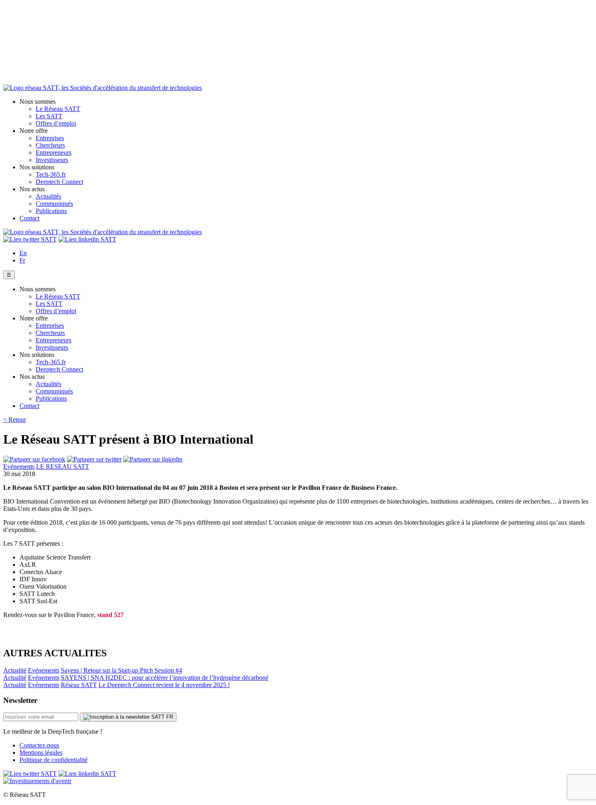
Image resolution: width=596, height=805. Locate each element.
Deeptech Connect (59, 181)
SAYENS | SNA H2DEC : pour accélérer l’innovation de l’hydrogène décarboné (164, 677)
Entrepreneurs (53, 152)
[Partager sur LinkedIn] (152, 459)
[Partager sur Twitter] (94, 459)
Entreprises (50, 138)
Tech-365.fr (51, 174)
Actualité (14, 670)
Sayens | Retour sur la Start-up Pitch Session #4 (121, 670)
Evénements (18, 466)
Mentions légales (40, 752)
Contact (29, 218)
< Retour (14, 419)
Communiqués (54, 203)
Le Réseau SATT (58, 108)
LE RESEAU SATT (62, 466)
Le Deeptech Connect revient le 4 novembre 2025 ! (164, 684)
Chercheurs (50, 145)
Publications (51, 210)
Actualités (48, 196)
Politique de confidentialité (53, 759)
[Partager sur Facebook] (34, 459)
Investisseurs (52, 159)
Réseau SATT (79, 684)
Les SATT (49, 116)
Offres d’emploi (56, 123)
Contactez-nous (39, 745)
